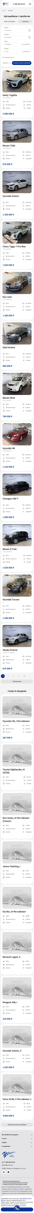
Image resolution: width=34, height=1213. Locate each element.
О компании (6, 1146)
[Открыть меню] (30, 4)
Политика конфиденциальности (11, 1181)
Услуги (4, 1139)
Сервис (4, 1142)
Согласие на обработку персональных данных (15, 1184)
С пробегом (25, 21)
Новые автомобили (9, 21)
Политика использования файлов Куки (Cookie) (15, 1183)
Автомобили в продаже (10, 1135)
